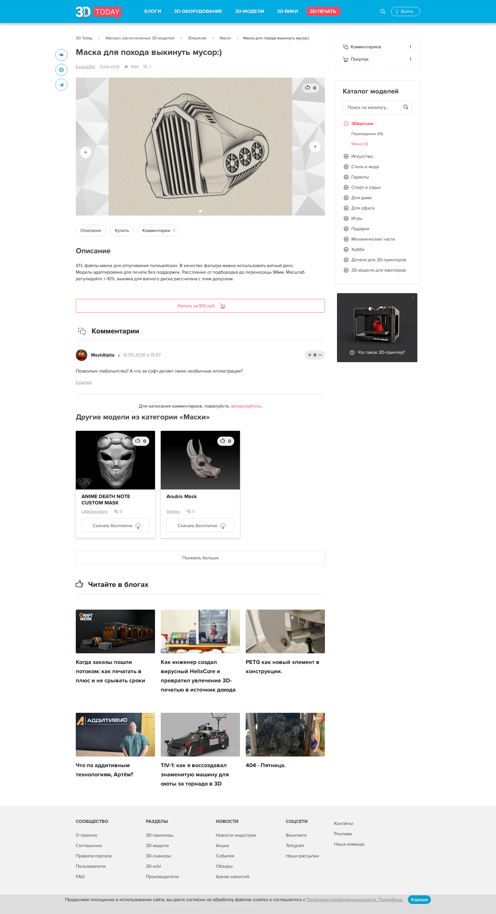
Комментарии (158, 230)
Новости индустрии (236, 835)
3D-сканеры (158, 856)
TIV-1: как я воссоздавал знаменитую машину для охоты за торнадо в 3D (195, 774)
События (225, 856)
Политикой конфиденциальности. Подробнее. (355, 900)
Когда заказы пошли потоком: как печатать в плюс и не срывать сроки (110, 671)
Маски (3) (359, 143)
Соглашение (89, 845)
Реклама (343, 834)
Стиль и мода (365, 167)
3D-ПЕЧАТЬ (323, 11)
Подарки (360, 229)
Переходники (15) (367, 133)
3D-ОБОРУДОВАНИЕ (198, 11)
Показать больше (200, 558)
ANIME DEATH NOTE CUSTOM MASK (106, 500)
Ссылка (84, 382)
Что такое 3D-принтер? (381, 352)
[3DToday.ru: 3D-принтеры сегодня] (98, 15)
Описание (90, 230)
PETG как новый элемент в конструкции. (282, 667)
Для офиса (363, 208)
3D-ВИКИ (287, 11)
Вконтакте (296, 835)
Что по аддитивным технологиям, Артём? (104, 770)
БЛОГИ (152, 11)
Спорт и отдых (366, 187)
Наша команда (349, 844)
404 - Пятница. (266, 765)
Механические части (373, 239)
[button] (86, 152)
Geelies (173, 511)
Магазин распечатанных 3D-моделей (140, 38)
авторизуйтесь (246, 406)
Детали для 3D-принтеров (378, 260)
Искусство (362, 156)
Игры (356, 218)
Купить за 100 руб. (197, 306)
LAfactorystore (94, 511)
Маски (225, 38)
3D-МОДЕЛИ (249, 11)
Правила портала (94, 856)
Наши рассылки (302, 856)
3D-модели (157, 845)
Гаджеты (360, 177)
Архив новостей (232, 877)
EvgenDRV (85, 66)
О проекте (86, 835)
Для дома (361, 198)
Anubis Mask (181, 497)
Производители (162, 877)
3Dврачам (197, 38)
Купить (122, 230)
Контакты (343, 823)
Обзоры (224, 866)
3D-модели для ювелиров (378, 270)
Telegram (295, 845)
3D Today (84, 38)
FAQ (80, 877)
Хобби (358, 249)
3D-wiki (153, 866)
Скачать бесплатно (112, 526)
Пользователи (91, 866)
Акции (222, 845)
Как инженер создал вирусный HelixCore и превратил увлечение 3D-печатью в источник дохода (198, 676)
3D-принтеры (159, 835)
